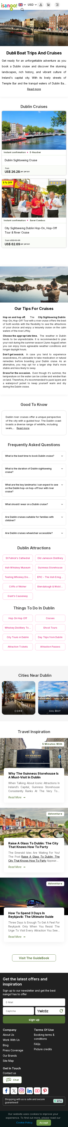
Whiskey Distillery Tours (18, 627)
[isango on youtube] (37, 1090)
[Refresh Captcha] (61, 1011)
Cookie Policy (24, 1122)
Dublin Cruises (34, 106)
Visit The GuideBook (34, 958)
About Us (8, 1034)
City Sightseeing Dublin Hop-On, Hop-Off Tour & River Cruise (31, 230)
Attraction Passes (50, 646)
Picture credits (43, 1049)
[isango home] (8, 6)
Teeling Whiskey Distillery (19, 577)
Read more (34, 89)
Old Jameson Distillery (50, 558)
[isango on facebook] (6, 1090)
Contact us (9, 1073)
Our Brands (10, 1055)
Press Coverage (13, 1050)
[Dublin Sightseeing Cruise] (34, 130)
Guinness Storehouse (50, 567)
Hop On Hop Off (17, 618)
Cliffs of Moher (17, 586)
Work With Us (11, 1039)
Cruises (50, 618)
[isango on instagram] (21, 1090)
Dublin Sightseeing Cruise (21, 160)
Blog (5, 1045)
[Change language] (22, 4)
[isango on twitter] (14, 1090)
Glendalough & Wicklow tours (51, 586)
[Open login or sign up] (41, 5)
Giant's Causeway (18, 596)
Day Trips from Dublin (50, 637)
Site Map (8, 1060)
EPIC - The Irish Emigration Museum (51, 577)
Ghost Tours (50, 627)
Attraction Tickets (18, 646)
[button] (62, 697)
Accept (43, 1122)
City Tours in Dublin (18, 637)
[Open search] (22, 9)
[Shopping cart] (48, 5)
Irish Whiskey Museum (18, 567)
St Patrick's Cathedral (18, 558)
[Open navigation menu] (57, 5)
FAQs (37, 1044)
